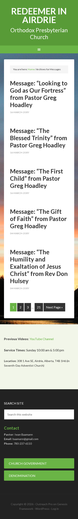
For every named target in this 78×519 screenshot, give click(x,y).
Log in (55, 508)
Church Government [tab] (28, 463)
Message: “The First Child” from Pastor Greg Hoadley (36, 178)
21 (39, 307)
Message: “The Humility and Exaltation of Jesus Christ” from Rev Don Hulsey (39, 266)
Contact (11, 428)
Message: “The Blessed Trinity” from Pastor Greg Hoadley (38, 138)
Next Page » (54, 307)
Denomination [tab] (22, 475)
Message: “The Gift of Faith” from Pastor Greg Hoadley (38, 218)
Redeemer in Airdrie (39, 15)
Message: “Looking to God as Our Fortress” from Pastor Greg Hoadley (38, 93)
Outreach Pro (44, 504)
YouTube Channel (42, 339)
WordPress (42, 508)
